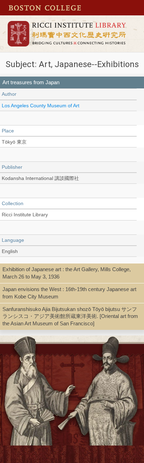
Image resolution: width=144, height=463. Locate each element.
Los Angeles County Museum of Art (40, 105)
